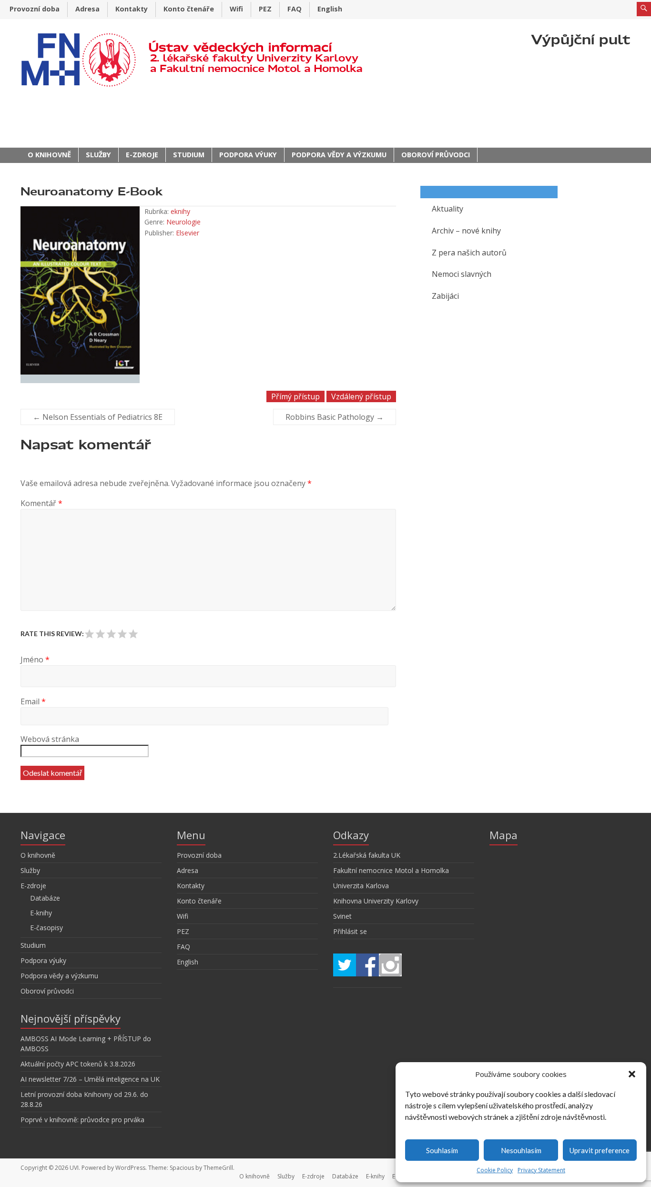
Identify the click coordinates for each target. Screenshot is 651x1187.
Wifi (236, 8)
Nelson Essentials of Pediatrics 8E (98, 417)
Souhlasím (442, 1150)
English (329, 8)
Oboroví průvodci (435, 154)
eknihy (180, 211)
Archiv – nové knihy (466, 230)
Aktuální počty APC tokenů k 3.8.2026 (77, 1063)
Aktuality (447, 208)
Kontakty (131, 8)
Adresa (87, 8)
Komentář (41, 503)
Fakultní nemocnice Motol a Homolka (391, 870)
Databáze (45, 898)
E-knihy (41, 912)
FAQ (294, 8)
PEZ (265, 8)
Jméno (35, 659)
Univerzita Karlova (361, 885)
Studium (188, 154)
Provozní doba (35, 8)
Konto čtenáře (188, 8)
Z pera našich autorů (469, 252)
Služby (98, 154)
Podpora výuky (248, 154)
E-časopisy (46, 927)
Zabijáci (445, 296)
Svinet (342, 916)
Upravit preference (600, 1150)
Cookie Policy (495, 1170)
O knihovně (49, 154)
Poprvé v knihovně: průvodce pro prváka (82, 1119)
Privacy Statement (541, 1170)
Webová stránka (49, 739)
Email (33, 701)
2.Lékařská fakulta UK (366, 855)
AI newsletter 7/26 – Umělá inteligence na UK (90, 1079)
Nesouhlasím (521, 1150)
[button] (632, 1074)
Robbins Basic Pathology (334, 417)
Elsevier (187, 232)
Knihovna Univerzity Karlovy (375, 900)
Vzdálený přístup (361, 396)
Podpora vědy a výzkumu (339, 154)
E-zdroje (142, 154)
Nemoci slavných (461, 274)
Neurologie (183, 221)
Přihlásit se (350, 931)
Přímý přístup (295, 396)
